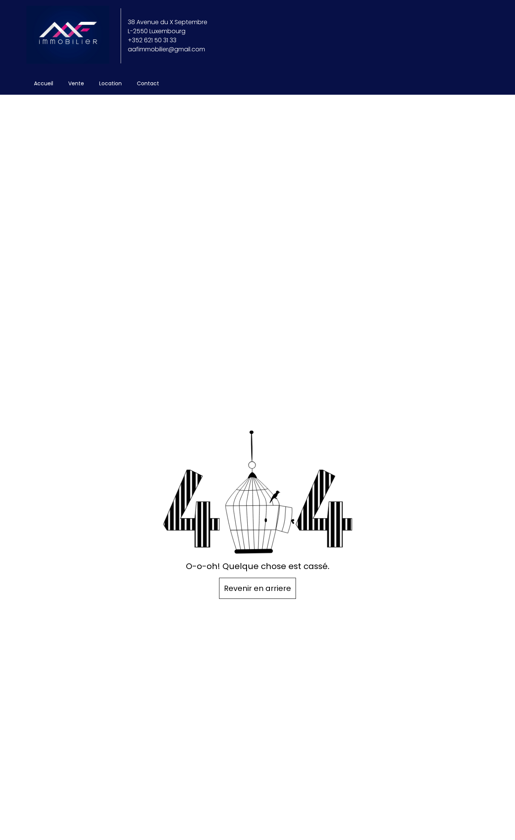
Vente (76, 83)
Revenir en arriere (257, 588)
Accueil (43, 83)
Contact (148, 83)
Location (110, 83)
